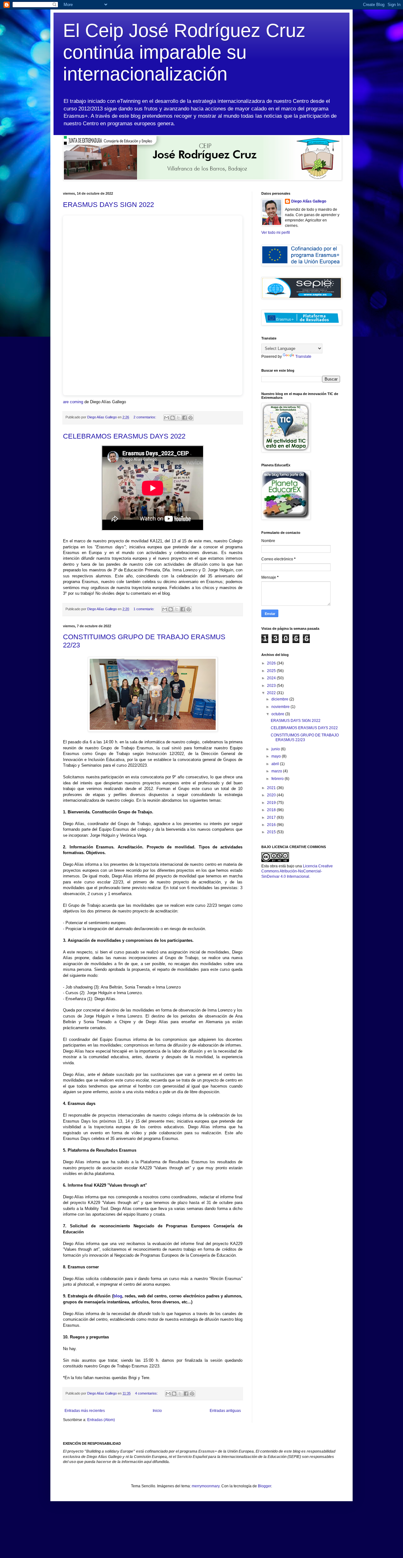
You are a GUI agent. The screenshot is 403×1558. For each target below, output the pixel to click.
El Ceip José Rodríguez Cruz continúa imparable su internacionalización (184, 52)
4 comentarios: (147, 1393)
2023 (272, 685)
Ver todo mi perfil (275, 232)
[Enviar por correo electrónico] (166, 418)
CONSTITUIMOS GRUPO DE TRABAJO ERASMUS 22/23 (305, 737)
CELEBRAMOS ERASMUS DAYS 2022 (124, 436)
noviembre (281, 707)
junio (276, 749)
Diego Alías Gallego (308, 201)
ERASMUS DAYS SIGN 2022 (108, 205)
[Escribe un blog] (172, 418)
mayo (276, 756)
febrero (278, 778)
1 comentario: (144, 609)
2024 (272, 678)
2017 (272, 817)
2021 (272, 788)
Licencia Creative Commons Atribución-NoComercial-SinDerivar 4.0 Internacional (297, 871)
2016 (272, 825)
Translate (303, 356)
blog (117, 1296)
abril (275, 764)
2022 (272, 693)
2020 (272, 795)
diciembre (280, 699)
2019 (272, 802)
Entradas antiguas (225, 1410)
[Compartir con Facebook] (184, 418)
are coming (73, 401)
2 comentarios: (145, 417)
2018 (272, 810)
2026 (272, 663)
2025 (272, 671)
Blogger (264, 1486)
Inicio (157, 1410)
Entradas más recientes (85, 1410)
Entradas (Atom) (101, 1420)
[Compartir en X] (178, 418)
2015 (272, 832)
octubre (278, 714)
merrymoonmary (205, 1486)
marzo (277, 771)
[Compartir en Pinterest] (190, 418)
